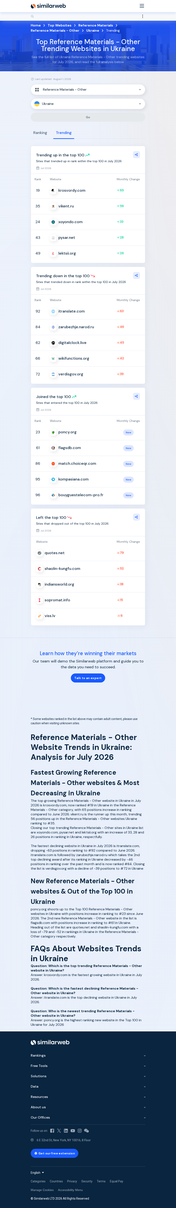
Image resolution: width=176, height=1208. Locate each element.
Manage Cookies (42, 1190)
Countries (56, 1181)
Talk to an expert (88, 678)
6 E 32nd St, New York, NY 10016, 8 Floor (64, 1140)
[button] (88, 89)
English (35, 1172)
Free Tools (39, 1065)
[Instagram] (79, 1130)
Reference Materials (95, 25)
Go (88, 117)
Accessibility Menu (70, 1190)
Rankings (38, 1055)
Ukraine (92, 30)
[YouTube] (72, 1130)
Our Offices (40, 1117)
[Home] (48, 6)
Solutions (38, 1076)
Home (36, 25)
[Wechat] (86, 1130)
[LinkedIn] (65, 1130)
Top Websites (59, 25)
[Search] (88, 16)
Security (87, 1181)
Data (34, 1086)
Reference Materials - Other (55, 30)
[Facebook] (52, 1130)
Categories (38, 1181)
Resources (39, 1097)
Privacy (72, 1181)
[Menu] (141, 6)
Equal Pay (116, 1181)
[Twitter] (59, 1130)
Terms (101, 1181)
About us (38, 1107)
